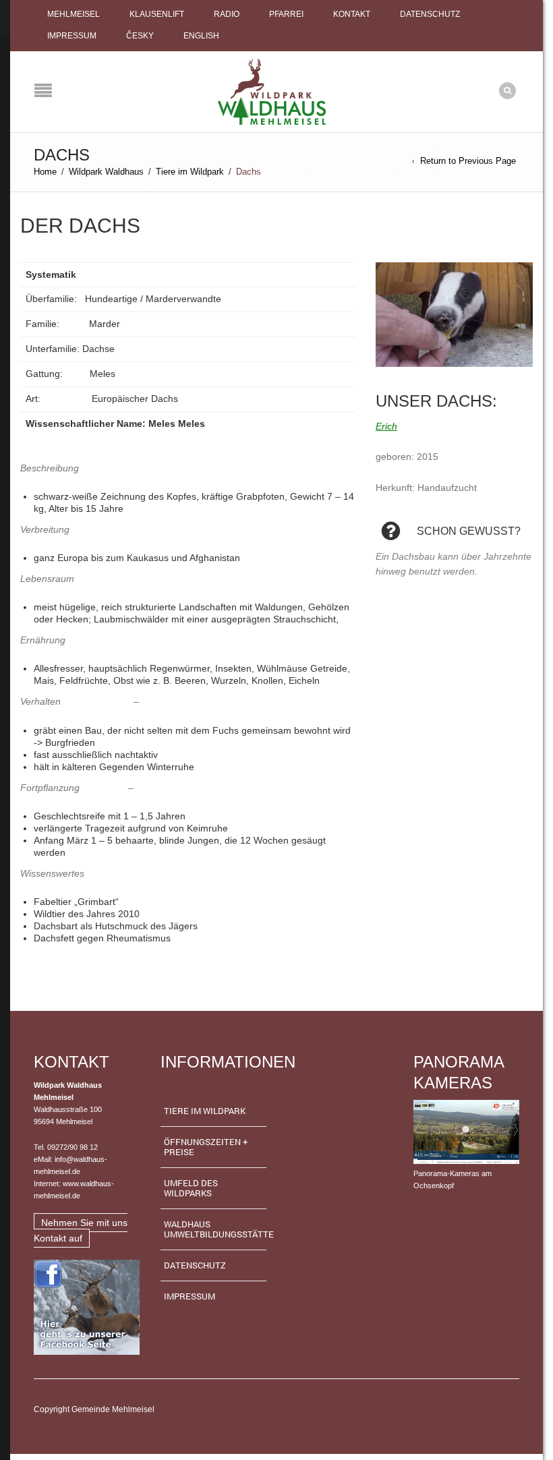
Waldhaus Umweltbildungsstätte (215, 1229)
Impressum (71, 35)
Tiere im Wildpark (190, 172)
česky (140, 35)
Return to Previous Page (468, 161)
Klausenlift (156, 14)
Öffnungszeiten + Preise (206, 1146)
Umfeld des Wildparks (191, 1187)
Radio (226, 14)
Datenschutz (430, 14)
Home (45, 172)
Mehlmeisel (73, 14)
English (201, 35)
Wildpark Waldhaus (106, 172)
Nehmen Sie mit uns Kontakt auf (80, 1230)
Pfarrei (286, 14)
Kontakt (351, 14)
